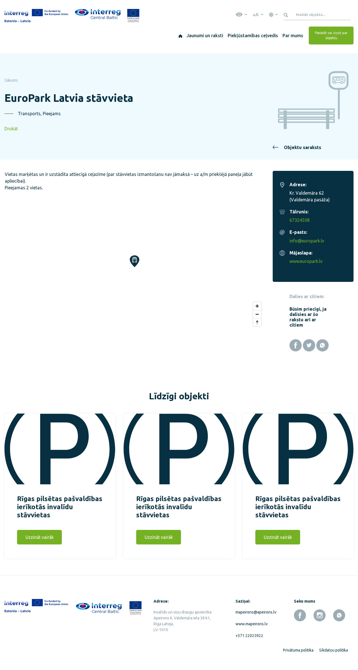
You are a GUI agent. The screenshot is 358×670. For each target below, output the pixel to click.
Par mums (292, 35)
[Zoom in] (257, 306)
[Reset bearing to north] (257, 322)
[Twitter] (309, 345)
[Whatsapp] (322, 345)
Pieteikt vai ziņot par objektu (331, 35)
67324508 (299, 220)
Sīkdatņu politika (333, 650)
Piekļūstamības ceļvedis (253, 35)
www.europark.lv (305, 261)
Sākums (11, 80)
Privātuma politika (298, 650)
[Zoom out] (257, 314)
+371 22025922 (249, 635)
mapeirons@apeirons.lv (254, 612)
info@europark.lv (306, 240)
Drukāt (11, 128)
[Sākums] (180, 35)
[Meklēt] (287, 14)
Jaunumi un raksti (205, 35)
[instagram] (320, 615)
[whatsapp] (339, 615)
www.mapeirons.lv (251, 624)
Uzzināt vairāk (39, 537)
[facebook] (300, 615)
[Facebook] (295, 345)
